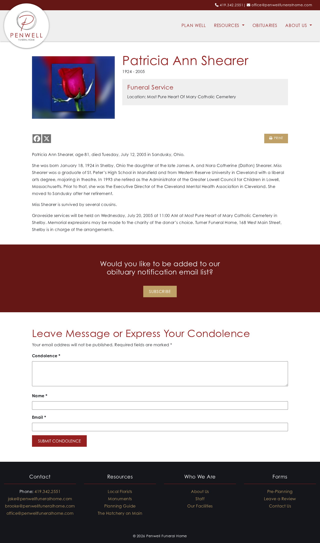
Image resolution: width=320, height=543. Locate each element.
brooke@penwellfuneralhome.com (40, 506)
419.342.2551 (231, 5)
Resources (227, 25)
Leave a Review (280, 498)
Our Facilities (200, 506)
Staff (200, 498)
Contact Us (280, 506)
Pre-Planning (280, 491)
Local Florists (120, 491)
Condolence (46, 355)
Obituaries (265, 25)
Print (278, 138)
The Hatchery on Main (120, 513)
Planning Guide (120, 506)
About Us (296, 25)
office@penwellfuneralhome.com (282, 5)
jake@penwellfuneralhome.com (40, 498)
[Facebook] (36, 138)
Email (39, 417)
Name (40, 395)
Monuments (120, 498)
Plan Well (194, 25)
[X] (46, 138)
